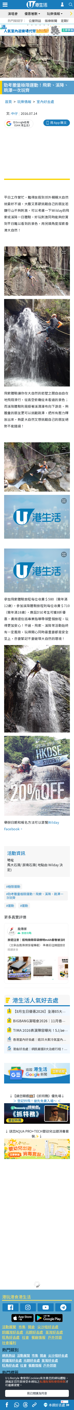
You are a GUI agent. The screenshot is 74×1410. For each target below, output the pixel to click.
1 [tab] (28, 25)
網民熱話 (8, 1355)
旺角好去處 (11, 1337)
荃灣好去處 (54, 1332)
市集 (21, 1326)
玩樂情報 (24, 101)
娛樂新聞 (51, 20)
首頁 (8, 101)
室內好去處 (45, 101)
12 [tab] (48, 30)
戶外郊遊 (55, 1337)
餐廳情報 (38, 1337)
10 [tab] (40, 30)
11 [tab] (44, 30)
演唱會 (13, 13)
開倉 (31, 1326)
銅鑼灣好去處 (12, 1332)
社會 (25, 1337)
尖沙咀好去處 (47, 1326)
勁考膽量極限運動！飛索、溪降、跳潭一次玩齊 (34, 896)
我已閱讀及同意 (37, 1393)
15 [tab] (36, 35)
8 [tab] (32, 30)
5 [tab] (44, 25)
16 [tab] (40, 35)
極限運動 (14, 886)
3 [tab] (36, 25)
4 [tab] (40, 25)
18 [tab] (48, 35)
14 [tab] (32, 35)
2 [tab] (32, 25)
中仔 (14, 113)
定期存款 (67, 20)
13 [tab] (28, 35)
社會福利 (9, 1342)
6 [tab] (48, 25)
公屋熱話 (35, 20)
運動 (11, 905)
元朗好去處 (34, 1332)
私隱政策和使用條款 (53, 1381)
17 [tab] (44, 35)
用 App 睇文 (58, 122)
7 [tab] (28, 30)
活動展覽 (9, 1326)
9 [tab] (36, 30)
